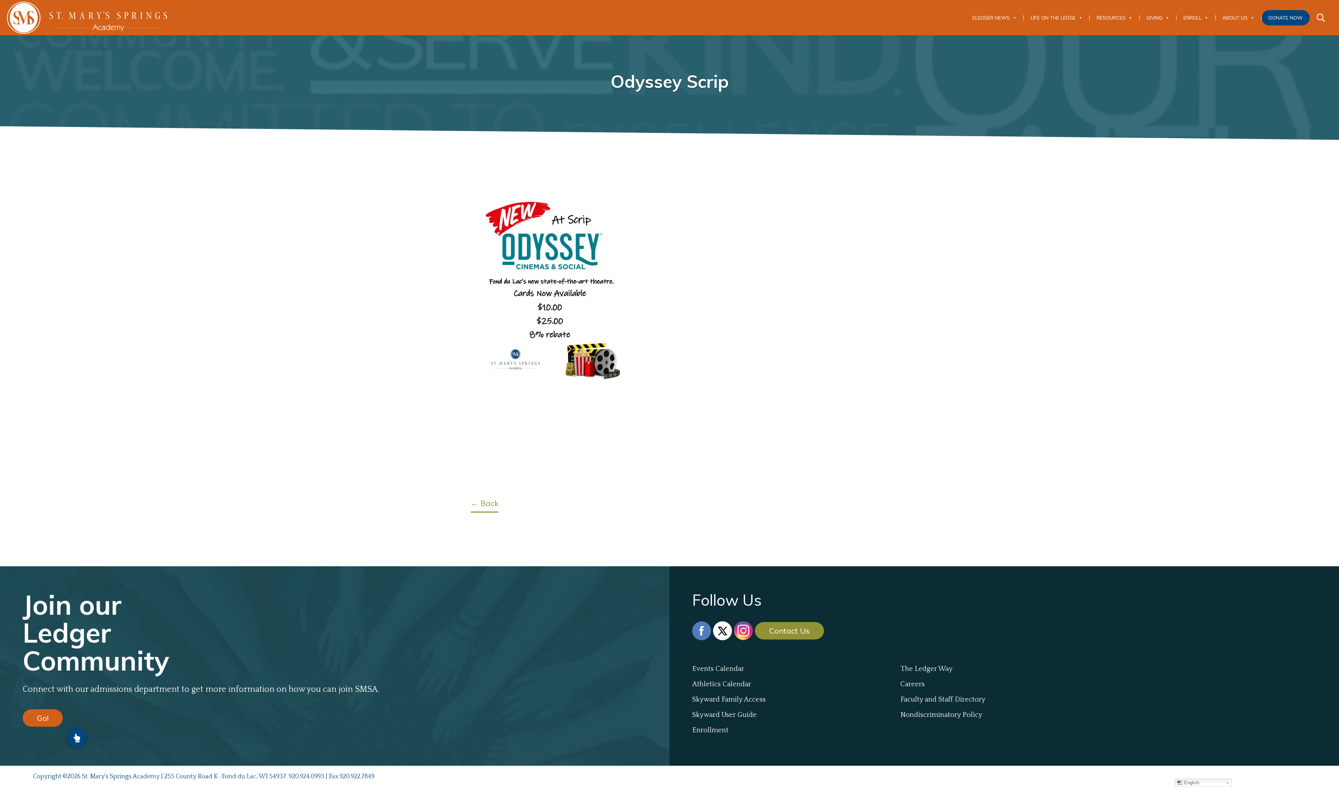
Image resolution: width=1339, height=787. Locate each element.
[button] (76, 738)
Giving (1155, 18)
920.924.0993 (306, 776)
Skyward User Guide (724, 715)
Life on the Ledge (1053, 18)
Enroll (1192, 18)
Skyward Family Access (729, 699)
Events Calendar (718, 669)
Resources (1111, 18)
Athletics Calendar (721, 684)
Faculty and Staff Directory (942, 699)
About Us (1235, 18)
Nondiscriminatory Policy (941, 715)
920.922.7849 (357, 776)
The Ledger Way (926, 669)
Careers (912, 684)
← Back (484, 503)
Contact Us (789, 631)
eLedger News (991, 18)
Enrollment (710, 730)
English (1191, 782)
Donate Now (1286, 18)
